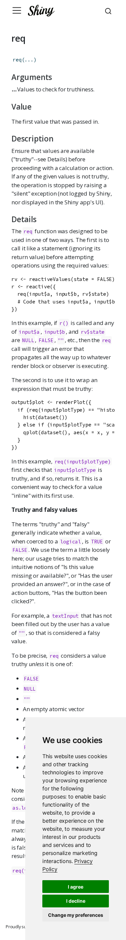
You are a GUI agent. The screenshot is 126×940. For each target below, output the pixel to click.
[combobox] (109, 10)
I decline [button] (75, 901)
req (17, 59)
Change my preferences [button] (75, 915)
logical (70, 541)
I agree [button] (75, 887)
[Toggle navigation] (17, 10)
